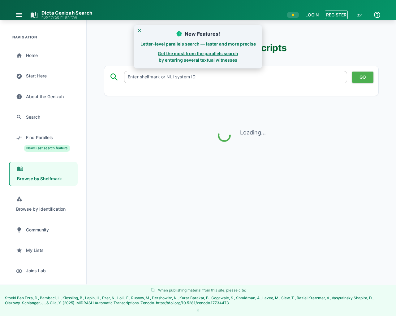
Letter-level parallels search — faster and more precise (198, 43)
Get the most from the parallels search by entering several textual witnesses (198, 57)
